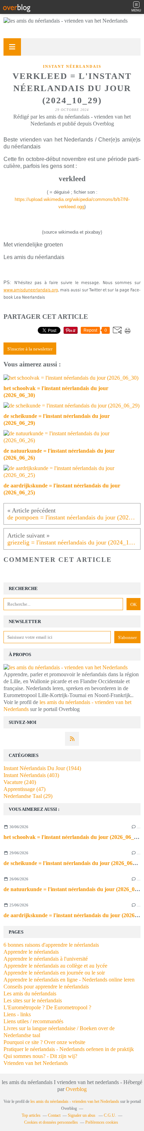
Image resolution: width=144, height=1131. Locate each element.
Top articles (31, 1115)
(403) (31, 775)
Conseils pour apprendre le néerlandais (46, 986)
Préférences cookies (101, 1122)
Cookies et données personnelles (51, 1122)
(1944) (42, 768)
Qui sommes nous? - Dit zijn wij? (40, 1056)
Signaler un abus (82, 1115)
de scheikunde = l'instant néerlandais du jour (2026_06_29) (73, 863)
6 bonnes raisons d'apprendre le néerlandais (51, 945)
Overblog (76, 1089)
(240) (19, 782)
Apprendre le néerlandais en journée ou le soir (54, 973)
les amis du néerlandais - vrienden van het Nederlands (74, 1101)
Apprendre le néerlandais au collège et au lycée (55, 966)
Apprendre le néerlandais (31, 952)
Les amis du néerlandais (29, 993)
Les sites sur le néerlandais (32, 1000)
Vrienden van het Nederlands (35, 1063)
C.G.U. (110, 1115)
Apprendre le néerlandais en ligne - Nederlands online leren (69, 980)
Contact (54, 1115)
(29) (27, 796)
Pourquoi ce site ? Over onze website (44, 1042)
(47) (24, 789)
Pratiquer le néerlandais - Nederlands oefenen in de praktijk (68, 1049)
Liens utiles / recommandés (33, 1021)
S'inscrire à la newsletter (29, 349)
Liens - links (17, 1014)
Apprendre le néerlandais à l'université (45, 959)
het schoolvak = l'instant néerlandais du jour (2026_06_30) (72, 837)
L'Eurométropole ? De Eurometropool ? (47, 1007)
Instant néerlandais (72, 66)
